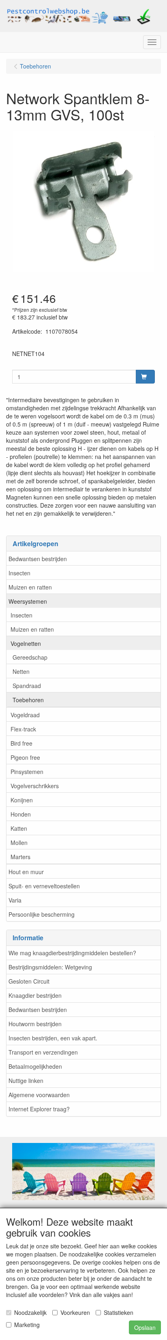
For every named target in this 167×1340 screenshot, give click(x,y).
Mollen (19, 842)
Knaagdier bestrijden (35, 995)
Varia (15, 900)
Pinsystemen (27, 772)
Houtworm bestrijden (35, 1024)
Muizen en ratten (30, 587)
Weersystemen (28, 601)
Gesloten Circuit (29, 981)
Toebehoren (28, 700)
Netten (21, 671)
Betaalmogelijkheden (35, 1066)
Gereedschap (30, 657)
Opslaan (145, 1327)
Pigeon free (25, 757)
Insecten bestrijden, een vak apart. (53, 1038)
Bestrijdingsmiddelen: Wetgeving (50, 967)
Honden (21, 814)
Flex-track (23, 729)
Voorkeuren (75, 1312)
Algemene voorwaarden (39, 1095)
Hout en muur (26, 872)
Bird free (21, 743)
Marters (20, 857)
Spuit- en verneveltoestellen (44, 886)
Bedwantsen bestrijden (38, 559)
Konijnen (22, 800)
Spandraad (27, 686)
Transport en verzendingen (43, 1052)
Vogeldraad (25, 715)
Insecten (19, 573)
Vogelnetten (26, 643)
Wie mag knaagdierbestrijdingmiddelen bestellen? (72, 953)
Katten (19, 828)
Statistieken (118, 1312)
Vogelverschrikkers (35, 786)
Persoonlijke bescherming (42, 914)
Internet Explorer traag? (39, 1109)
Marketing (27, 1325)
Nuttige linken (26, 1080)
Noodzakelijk (30, 1312)
